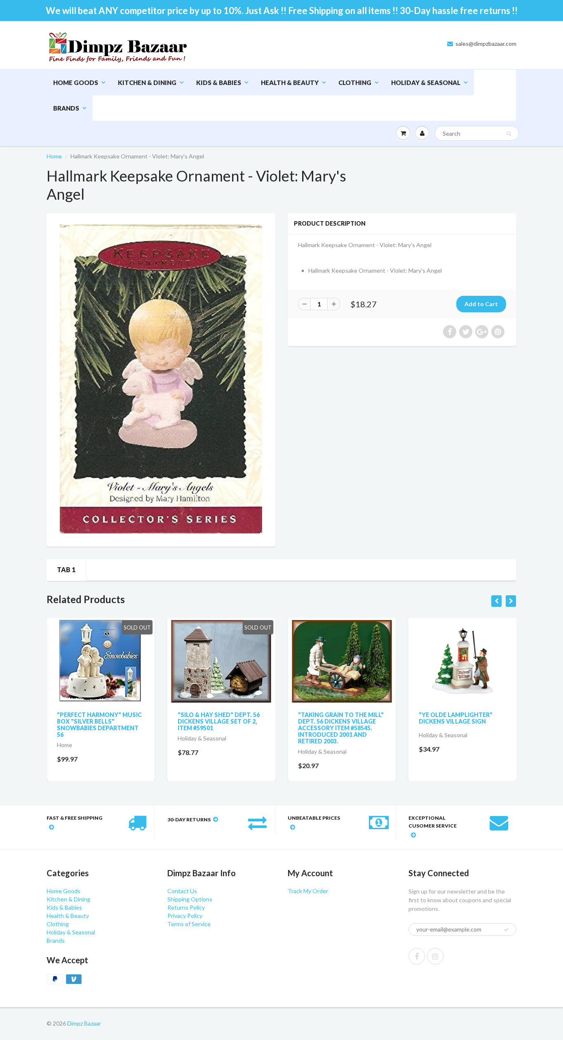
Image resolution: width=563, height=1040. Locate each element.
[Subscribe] (315, 82)
